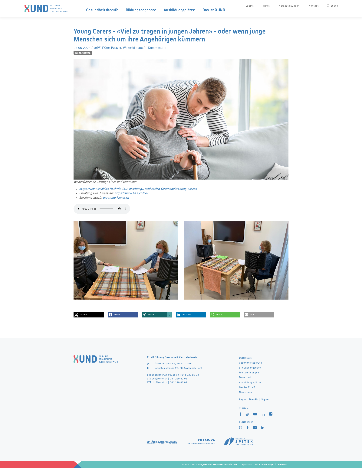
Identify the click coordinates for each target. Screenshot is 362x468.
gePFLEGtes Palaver (107, 48)
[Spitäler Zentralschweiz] (162, 441)
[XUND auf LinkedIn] (263, 414)
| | (254, 399)
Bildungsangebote (141, 10)
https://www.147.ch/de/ (131, 193)
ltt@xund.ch (160, 382)
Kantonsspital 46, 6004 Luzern (173, 363)
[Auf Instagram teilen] (241, 427)
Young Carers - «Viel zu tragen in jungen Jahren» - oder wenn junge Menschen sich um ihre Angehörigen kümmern (170, 35)
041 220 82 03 (178, 378)
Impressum (246, 464)
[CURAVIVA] (201, 441)
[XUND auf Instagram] (247, 414)
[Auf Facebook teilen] (247, 427)
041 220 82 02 (178, 382)
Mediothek (245, 377)
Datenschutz (282, 464)
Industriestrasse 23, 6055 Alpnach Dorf (178, 367)
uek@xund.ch (159, 378)
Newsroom (245, 392)
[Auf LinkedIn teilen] (263, 427)
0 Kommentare (156, 48)
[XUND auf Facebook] (240, 414)
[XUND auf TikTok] (271, 414)
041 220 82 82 (190, 374)
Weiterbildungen (249, 372)
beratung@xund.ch (116, 198)
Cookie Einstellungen (264, 464)
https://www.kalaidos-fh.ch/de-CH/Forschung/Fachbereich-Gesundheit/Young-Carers (137, 189)
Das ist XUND (213, 10)
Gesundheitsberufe (102, 10)
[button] (89, 314)
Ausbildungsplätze (179, 10)
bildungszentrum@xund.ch (163, 374)
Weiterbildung (133, 48)
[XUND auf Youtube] (255, 414)
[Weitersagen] (255, 427)
